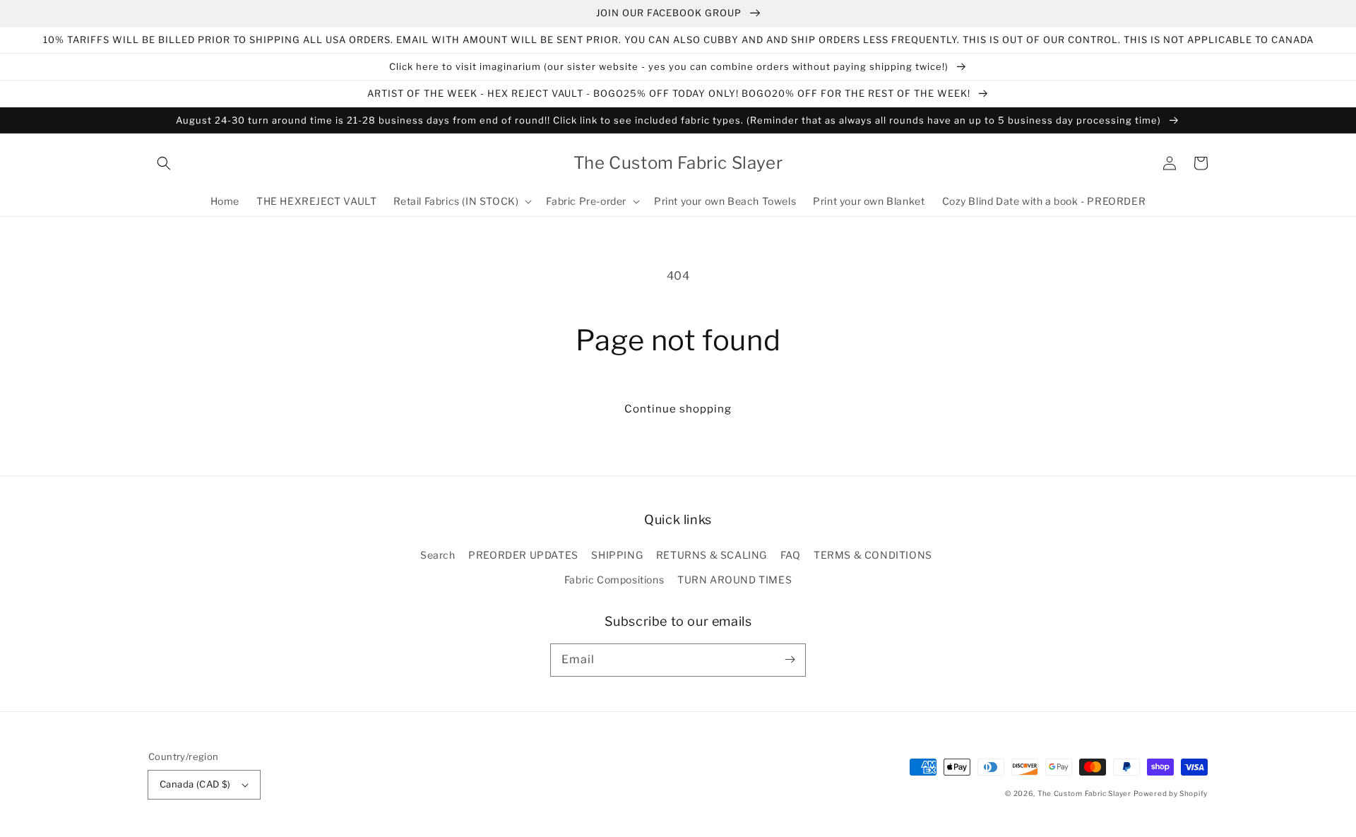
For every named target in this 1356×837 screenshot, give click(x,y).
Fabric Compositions (614, 580)
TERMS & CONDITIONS (873, 555)
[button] (163, 163)
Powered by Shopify (1171, 793)
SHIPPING (617, 555)
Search (438, 555)
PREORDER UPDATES (523, 555)
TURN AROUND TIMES (734, 580)
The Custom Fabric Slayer (1084, 793)
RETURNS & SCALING (711, 555)
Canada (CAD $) (195, 784)
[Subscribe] (789, 659)
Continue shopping (678, 409)
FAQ (790, 555)
